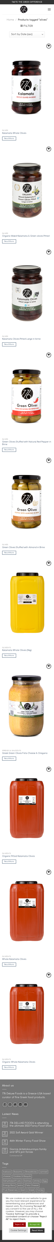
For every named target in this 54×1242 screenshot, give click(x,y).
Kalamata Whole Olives (14, 133)
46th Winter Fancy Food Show (28, 1141)
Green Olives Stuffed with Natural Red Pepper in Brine (26, 443)
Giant (23, 1190)
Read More (37, 1230)
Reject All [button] (19, 1224)
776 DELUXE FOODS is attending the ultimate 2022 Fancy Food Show (31, 1124)
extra (20, 1185)
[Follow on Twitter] (15, 1104)
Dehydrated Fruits (12, 1181)
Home (10, 20)
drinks (37, 1181)
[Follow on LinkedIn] (20, 1104)
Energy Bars (9, 1185)
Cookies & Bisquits (22, 1176)
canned (43, 1172)
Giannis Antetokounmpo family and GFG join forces (28, 1150)
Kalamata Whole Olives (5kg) (17, 650)
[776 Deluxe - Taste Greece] (23, 9)
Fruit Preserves (10, 1190)
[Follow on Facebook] (4, 1104)
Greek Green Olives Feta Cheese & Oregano (25, 753)
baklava (7, 1172)
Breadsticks (31, 1172)
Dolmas (27, 1181)
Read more (9, 138)
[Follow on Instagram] (10, 1104)
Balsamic (18, 1172)
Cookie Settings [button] (18, 1230)
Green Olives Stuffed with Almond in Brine (23, 547)
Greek (31, 1190)
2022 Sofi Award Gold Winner (26, 1132)
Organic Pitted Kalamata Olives (18, 856)
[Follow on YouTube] (25, 1104)
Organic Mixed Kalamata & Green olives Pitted (26, 236)
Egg (45, 1181)
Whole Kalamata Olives (14, 959)
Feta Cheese (32, 1185)
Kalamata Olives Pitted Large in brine (21, 339)
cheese (6, 1176)
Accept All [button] (35, 1224)
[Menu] (49, 9)
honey (40, 1190)
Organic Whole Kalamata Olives (18, 1062)
